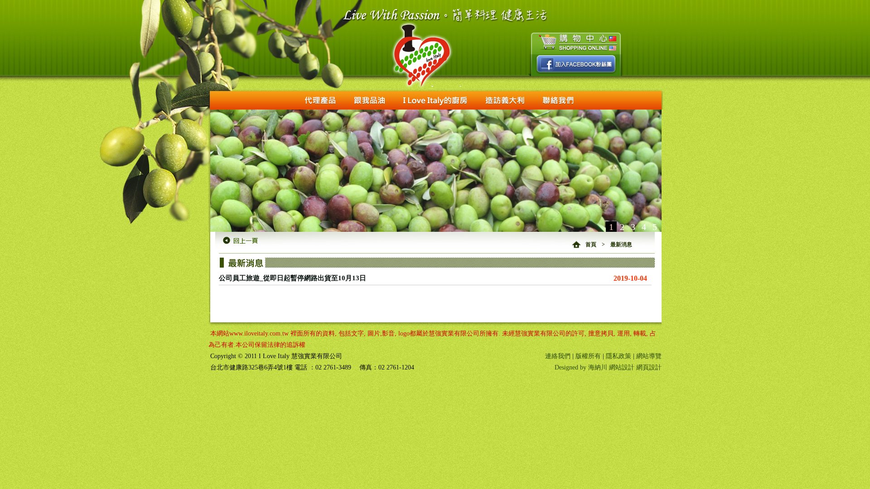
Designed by (571, 367)
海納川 (597, 367)
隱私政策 (618, 356)
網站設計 (621, 367)
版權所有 (588, 356)
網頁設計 (649, 367)
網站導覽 (649, 356)
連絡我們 (557, 356)
